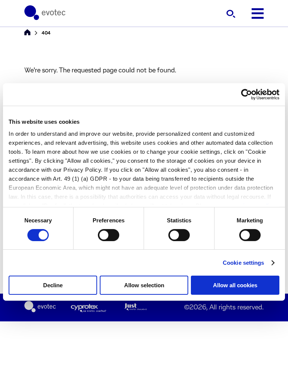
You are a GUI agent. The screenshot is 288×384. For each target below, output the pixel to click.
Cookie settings (243, 263)
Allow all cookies (235, 285)
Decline (53, 285)
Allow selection (144, 285)
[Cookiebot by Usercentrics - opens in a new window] (246, 94)
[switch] (108, 235)
